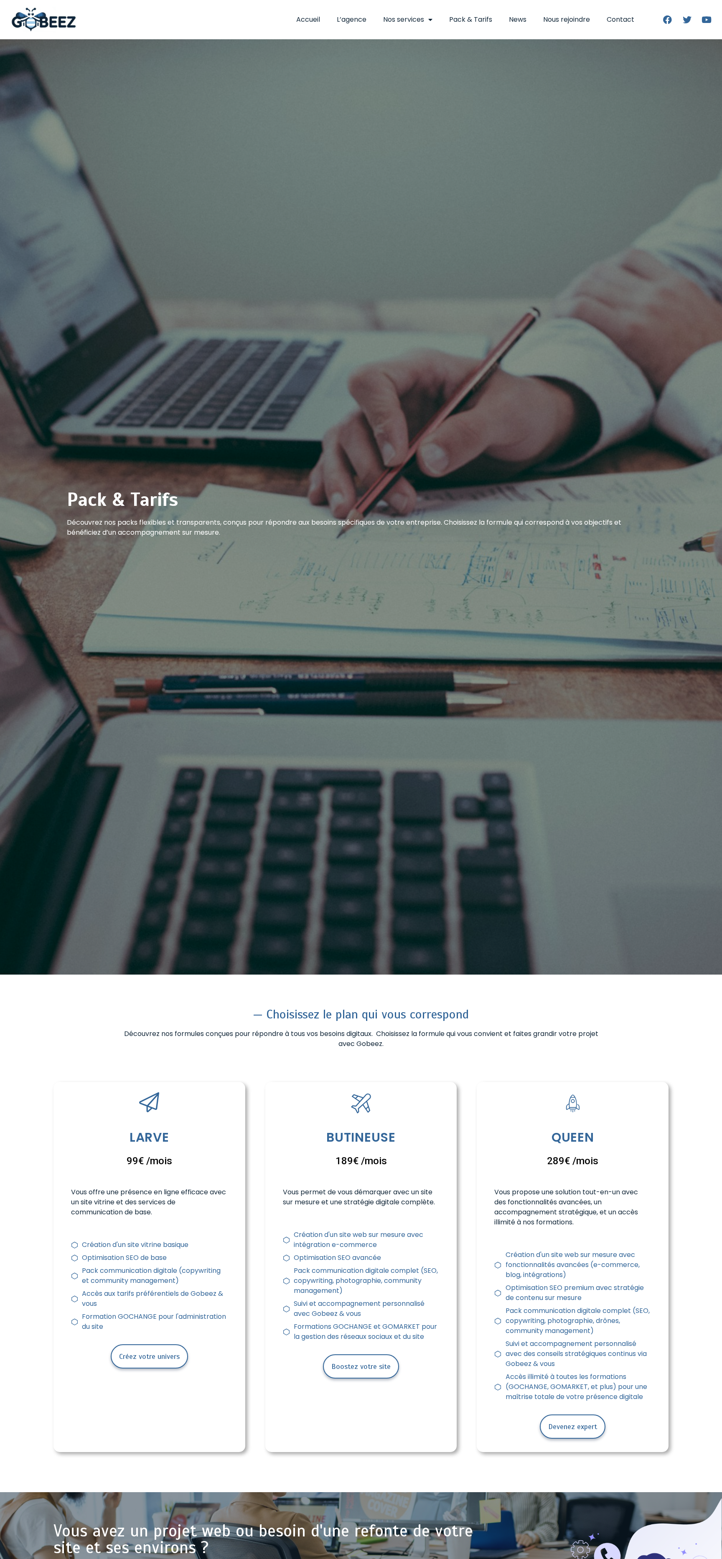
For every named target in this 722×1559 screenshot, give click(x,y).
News (517, 19)
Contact (620, 19)
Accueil (308, 19)
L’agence (351, 19)
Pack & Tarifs (470, 19)
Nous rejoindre (566, 19)
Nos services (403, 19)
